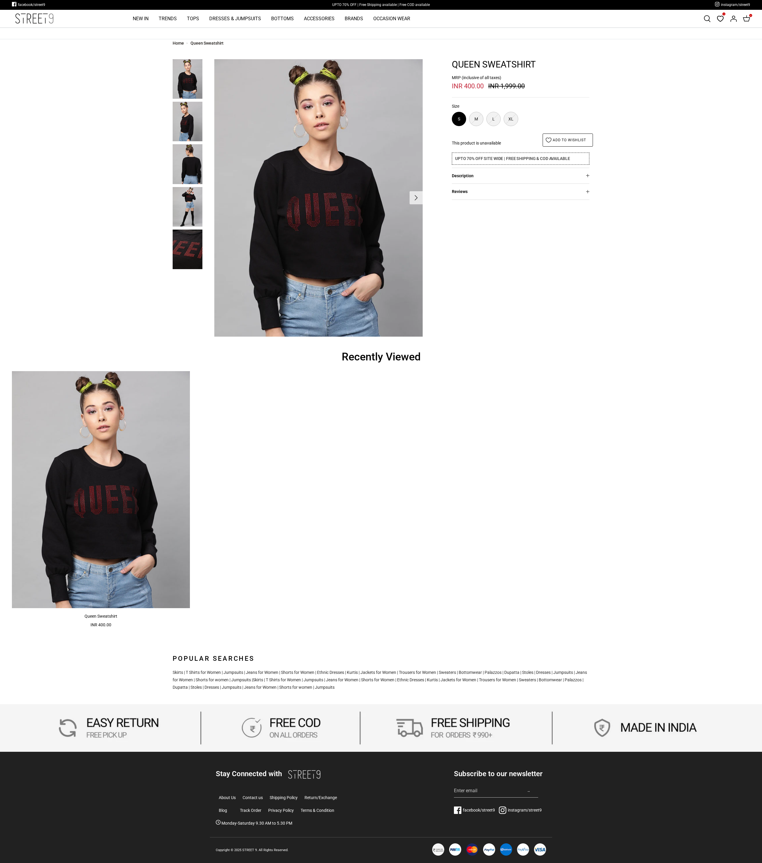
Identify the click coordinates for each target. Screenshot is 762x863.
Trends (168, 18)
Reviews (460, 191)
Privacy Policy (281, 810)
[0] (720, 18)
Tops (193, 18)
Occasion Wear (391, 18)
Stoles (527, 672)
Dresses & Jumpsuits (235, 18)
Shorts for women (212, 679)
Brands (354, 18)
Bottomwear (470, 672)
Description (463, 175)
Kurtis (352, 672)
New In (141, 18)
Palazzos (493, 672)
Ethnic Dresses (330, 672)
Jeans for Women (262, 672)
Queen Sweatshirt (207, 43)
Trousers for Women (417, 672)
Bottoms (282, 18)
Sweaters (447, 672)
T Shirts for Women (203, 672)
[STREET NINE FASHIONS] (34, 18)
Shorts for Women (297, 672)
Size (455, 106)
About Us (227, 797)
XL (510, 119)
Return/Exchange (321, 797)
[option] (318, 198)
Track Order (250, 810)
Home (178, 43)
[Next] (416, 197)
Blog (223, 810)
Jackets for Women (378, 672)
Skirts (178, 672)
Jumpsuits (233, 672)
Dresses (543, 672)
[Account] (733, 18)
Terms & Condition (317, 810)
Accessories (319, 18)
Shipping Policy (284, 797)
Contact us (253, 797)
